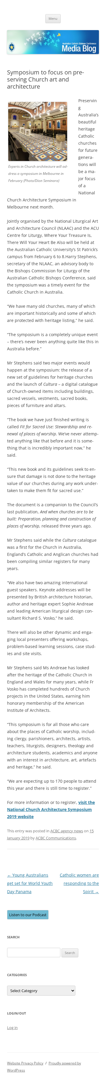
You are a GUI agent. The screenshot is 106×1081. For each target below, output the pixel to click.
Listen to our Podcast (28, 914)
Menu (53, 18)
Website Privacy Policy (25, 1063)
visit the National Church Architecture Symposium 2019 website (51, 809)
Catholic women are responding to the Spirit (79, 883)
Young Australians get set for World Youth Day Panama (30, 883)
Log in (12, 1027)
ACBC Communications (56, 838)
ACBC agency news (66, 830)
